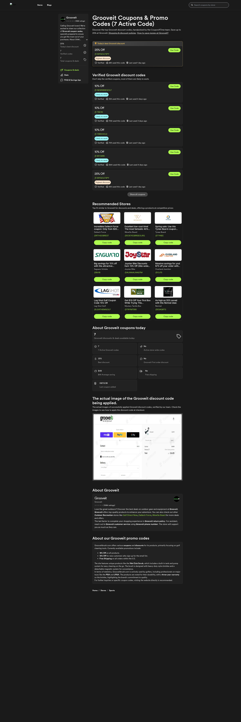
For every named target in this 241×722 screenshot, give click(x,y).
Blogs (49, 5)
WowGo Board (158, 515)
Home (95, 590)
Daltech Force (145, 515)
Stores (103, 590)
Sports (112, 590)
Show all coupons (137, 194)
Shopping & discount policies (122, 33)
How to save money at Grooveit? (152, 33)
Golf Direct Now (130, 515)
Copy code (107, 242)
